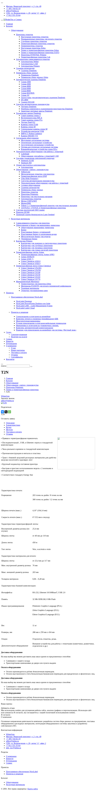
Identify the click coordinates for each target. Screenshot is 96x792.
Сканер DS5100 (27, 102)
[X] (6, 411)
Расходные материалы (15, 785)
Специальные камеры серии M (34, 129)
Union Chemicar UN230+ (31, 268)
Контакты (10, 359)
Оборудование (12, 782)
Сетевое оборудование (30, 185)
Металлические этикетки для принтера (37, 174)
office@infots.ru (12, 11)
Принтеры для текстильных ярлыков (36, 196)
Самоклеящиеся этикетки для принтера (33, 223)
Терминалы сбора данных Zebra (34, 77)
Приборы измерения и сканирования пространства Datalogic (47, 109)
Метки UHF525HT (29, 201)
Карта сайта (33, 789)
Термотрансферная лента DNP (34, 176)
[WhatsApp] (9, 411)
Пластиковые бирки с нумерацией (35, 232)
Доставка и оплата (19, 352)
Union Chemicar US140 (30, 272)
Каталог (9, 26)
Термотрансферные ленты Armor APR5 (37, 254)
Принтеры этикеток (24, 34)
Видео (8, 427)
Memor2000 (26, 203)
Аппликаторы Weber (30, 61)
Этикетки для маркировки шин (34, 290)
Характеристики (13, 425)
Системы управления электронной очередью (35, 158)
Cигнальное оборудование (27, 138)
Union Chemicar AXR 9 (30, 263)
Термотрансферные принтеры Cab (35, 57)
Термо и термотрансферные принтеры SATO (40, 52)
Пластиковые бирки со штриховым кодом (39, 234)
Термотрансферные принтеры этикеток (38, 43)
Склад (8, 332)
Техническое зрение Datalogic (28, 113)
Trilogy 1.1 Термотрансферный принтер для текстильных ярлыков (49, 205)
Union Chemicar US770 (30, 279)
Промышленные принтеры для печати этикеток (41, 39)
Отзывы (14, 355)
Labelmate (25, 154)
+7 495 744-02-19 (13, 8)
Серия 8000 (26, 91)
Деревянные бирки (29, 239)
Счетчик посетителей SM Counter (30, 210)
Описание (10, 423)
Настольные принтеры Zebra (33, 48)
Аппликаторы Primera (30, 66)
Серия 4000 (26, 86)
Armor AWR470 (27, 257)
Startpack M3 (26, 163)
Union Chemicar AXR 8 (30, 261)
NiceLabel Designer (24, 301)
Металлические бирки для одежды (35, 236)
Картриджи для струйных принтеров (37, 245)
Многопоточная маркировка (28, 321)
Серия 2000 (26, 84)
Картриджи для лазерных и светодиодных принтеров (44, 243)
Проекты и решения (14, 774)
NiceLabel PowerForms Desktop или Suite (33, 303)
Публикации (11, 343)
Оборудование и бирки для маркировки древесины (38, 225)
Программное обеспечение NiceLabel (22, 772)
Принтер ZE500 (23, 212)
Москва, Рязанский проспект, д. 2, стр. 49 (23, 6)
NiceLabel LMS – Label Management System (34, 306)
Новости (9, 341)
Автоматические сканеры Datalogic (31, 79)
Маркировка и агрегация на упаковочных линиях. (37, 325)
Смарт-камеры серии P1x (31, 120)
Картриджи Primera (24, 241)
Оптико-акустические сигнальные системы (39, 147)
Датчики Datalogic (28, 106)
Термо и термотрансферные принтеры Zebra (40, 50)
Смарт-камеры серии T (31, 115)
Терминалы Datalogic (30, 75)
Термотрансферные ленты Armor (30, 252)
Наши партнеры (18, 350)
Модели (9, 430)
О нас (13, 348)
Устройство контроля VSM (32, 131)
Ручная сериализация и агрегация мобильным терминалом (41, 323)
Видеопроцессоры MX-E (31, 118)
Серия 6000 (26, 88)
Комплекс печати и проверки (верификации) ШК (37, 319)
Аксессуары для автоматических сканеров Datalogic (43, 97)
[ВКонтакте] (2, 411)
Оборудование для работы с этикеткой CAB (40, 156)
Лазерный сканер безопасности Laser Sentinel (35, 214)
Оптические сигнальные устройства (36, 142)
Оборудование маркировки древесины (37, 227)
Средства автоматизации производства (32, 104)
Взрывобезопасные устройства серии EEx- (39, 149)
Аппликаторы (27, 167)
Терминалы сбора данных (27, 73)
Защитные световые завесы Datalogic (36, 111)
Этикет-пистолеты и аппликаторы (30, 165)
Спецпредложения (19, 334)
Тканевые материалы (30, 288)
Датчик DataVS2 (28, 122)
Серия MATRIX (27, 93)
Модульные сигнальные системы (35, 140)
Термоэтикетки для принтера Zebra (36, 284)
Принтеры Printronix (29, 194)
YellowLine (25, 172)
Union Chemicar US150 (30, 275)
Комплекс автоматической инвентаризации (34, 328)
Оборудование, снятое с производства (32, 169)
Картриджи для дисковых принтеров (36, 248)
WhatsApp (5, 396)
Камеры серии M (28, 127)
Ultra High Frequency (29, 178)
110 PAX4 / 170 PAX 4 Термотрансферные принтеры (43, 208)
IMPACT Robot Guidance (31, 133)
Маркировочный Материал (27, 281)
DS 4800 (24, 100)
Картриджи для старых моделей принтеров (39, 250)
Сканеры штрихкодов (25, 68)
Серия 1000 (26, 82)
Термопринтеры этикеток (32, 46)
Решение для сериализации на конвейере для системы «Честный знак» (46, 330)
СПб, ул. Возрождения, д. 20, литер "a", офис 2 (26, 13)
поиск (3, 366)
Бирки (23, 230)
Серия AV (25, 95)
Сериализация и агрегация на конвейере (33, 316)
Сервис (9, 339)
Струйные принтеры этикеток (34, 41)
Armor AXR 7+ (27, 259)
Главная (9, 24)
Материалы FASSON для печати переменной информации (46, 286)
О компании (11, 346)
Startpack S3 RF (27, 160)
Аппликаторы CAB (29, 64)
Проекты (10, 293)
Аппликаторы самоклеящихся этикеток (33, 59)
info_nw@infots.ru (13, 748)
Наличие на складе (19, 337)
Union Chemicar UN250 (31, 270)
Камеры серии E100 (29, 124)
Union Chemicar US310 (30, 277)
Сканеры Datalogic (29, 70)
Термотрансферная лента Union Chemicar (33, 266)
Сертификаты (17, 357)
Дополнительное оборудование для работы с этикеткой (39, 151)
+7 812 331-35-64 (13, 15)
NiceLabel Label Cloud (25, 308)
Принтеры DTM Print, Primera (33, 55)
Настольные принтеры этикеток (34, 37)
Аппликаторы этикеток (31, 199)
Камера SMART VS (29, 136)
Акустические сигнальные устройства (37, 145)
